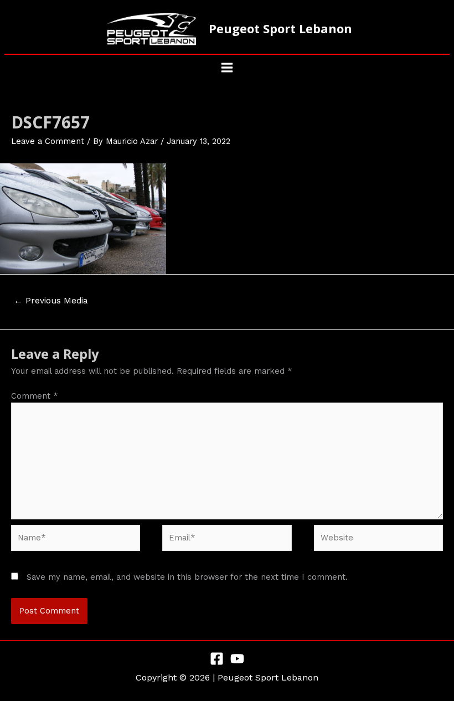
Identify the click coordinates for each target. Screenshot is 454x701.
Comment (34, 396)
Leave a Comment (47, 141)
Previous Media (51, 301)
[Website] (378, 540)
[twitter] (237, 659)
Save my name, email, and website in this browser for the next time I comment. (187, 577)
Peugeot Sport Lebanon (280, 28)
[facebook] (217, 659)
